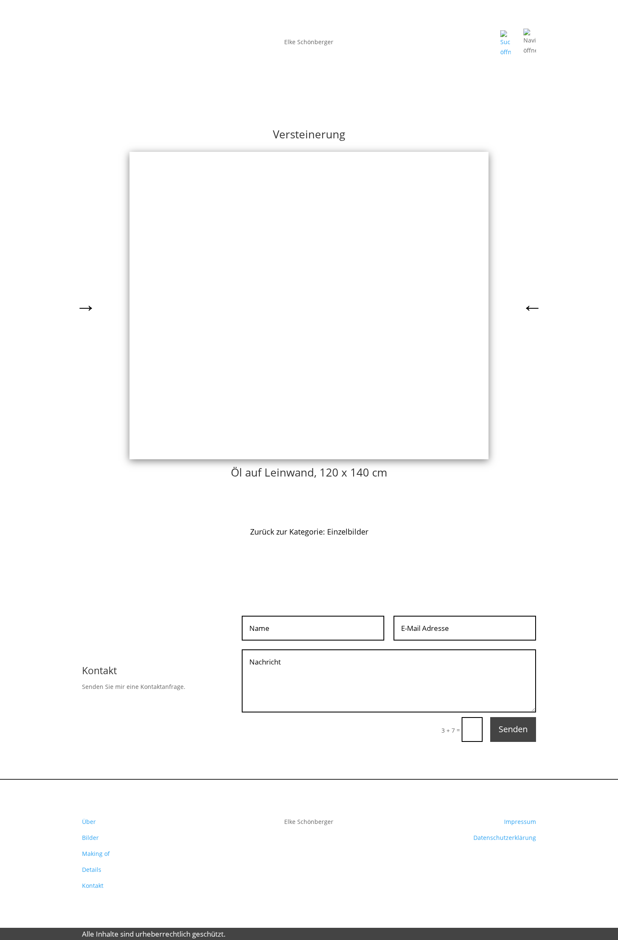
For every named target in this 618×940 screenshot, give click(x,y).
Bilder (90, 838)
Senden (513, 729)
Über (89, 822)
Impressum (520, 822)
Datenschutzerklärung (504, 838)
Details (91, 870)
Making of (96, 854)
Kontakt (92, 886)
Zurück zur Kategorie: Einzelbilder (309, 532)
